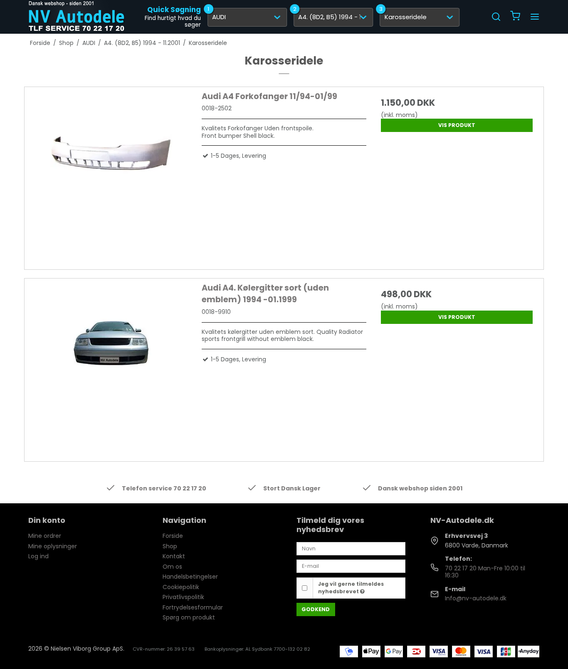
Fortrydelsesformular (193, 607)
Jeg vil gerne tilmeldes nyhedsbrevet (351, 587)
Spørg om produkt (189, 617)
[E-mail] (350, 566)
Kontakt (174, 556)
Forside (173, 536)
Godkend (315, 609)
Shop (170, 546)
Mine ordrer (44, 536)
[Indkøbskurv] (515, 17)
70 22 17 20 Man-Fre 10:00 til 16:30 (485, 572)
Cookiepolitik (181, 587)
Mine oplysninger (52, 546)
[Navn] (350, 548)
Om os (172, 566)
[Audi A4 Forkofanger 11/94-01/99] (111, 173)
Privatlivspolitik (183, 597)
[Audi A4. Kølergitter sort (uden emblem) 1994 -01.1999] (111, 364)
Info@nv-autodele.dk (475, 598)
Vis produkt (456, 125)
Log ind (38, 556)
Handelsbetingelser (190, 576)
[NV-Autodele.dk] (76, 16)
